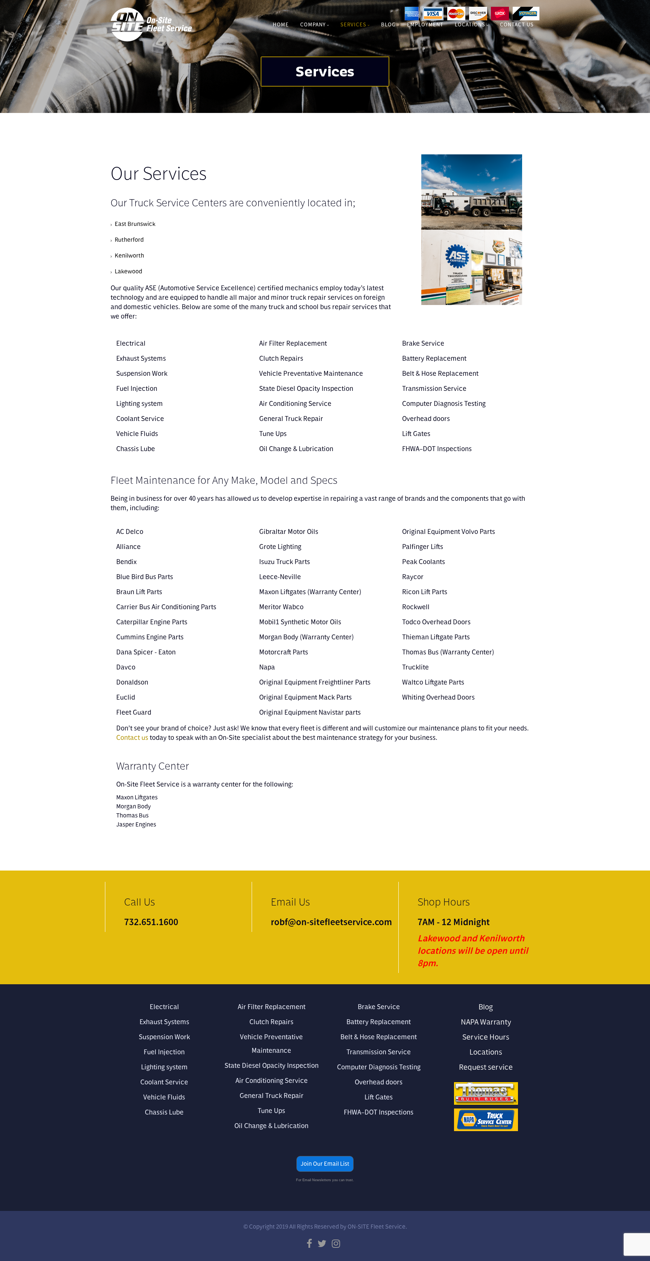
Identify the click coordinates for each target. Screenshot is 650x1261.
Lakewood (128, 271)
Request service (486, 1067)
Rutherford (129, 240)
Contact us (132, 737)
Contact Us (517, 24)
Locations (470, 24)
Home (281, 24)
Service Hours (485, 1037)
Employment (425, 24)
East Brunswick (135, 224)
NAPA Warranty (486, 1022)
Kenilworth (129, 255)
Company (313, 24)
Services (353, 24)
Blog (388, 24)
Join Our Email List (325, 1164)
